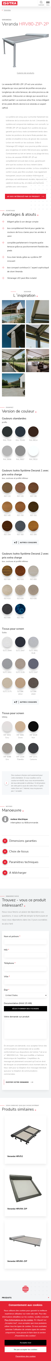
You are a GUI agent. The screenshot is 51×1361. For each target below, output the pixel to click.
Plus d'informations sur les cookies (19, 1320)
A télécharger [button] (18, 873)
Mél (6, 949)
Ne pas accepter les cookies (25, 1349)
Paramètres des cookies (26, 1356)
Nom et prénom (12, 936)
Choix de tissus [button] (19, 851)
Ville (7, 976)
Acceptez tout (25, 1343)
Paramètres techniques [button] (23, 862)
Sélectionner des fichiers (25, 1009)
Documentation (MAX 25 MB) (18, 1003)
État (6, 989)
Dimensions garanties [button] (23, 841)
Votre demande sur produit (16, 1016)
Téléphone (9, 963)
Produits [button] (7, 1297)
